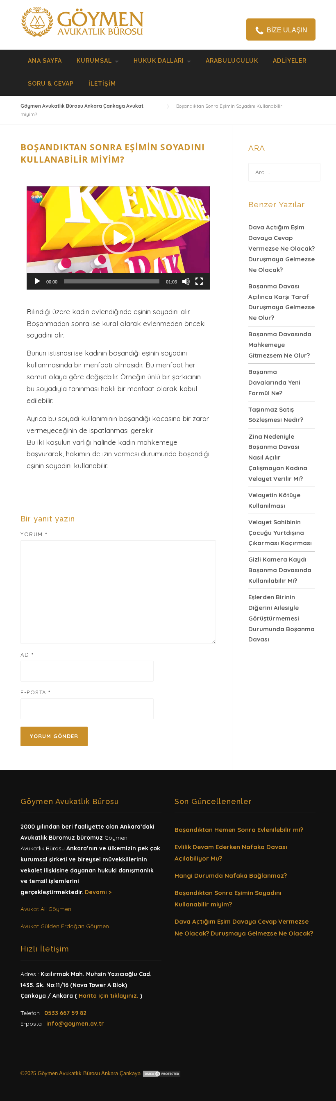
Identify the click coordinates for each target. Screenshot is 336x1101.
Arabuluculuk (232, 60)
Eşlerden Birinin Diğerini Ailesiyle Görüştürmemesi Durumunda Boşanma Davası (281, 618)
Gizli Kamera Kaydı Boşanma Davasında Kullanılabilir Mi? (279, 569)
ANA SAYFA (45, 60)
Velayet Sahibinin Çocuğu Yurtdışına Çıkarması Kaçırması (280, 532)
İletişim (102, 83)
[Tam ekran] (199, 281)
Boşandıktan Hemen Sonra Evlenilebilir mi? (239, 830)
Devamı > (98, 892)
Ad (27, 654)
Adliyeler (289, 60)
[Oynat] (37, 281)
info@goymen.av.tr (75, 1023)
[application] (118, 238)
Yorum (34, 534)
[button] (118, 238)
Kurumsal (94, 60)
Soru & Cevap (51, 83)
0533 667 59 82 (65, 1013)
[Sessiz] (186, 281)
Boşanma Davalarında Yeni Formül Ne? (274, 382)
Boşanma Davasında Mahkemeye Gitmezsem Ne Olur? (279, 344)
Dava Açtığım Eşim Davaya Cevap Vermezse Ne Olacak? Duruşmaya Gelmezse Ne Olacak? (281, 248)
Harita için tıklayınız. (108, 995)
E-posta (35, 692)
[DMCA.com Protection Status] (161, 1073)
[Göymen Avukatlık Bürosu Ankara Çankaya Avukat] (81, 20)
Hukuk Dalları (159, 60)
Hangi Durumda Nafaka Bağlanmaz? (231, 875)
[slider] (111, 281)
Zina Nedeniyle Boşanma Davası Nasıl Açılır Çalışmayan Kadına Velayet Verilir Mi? (277, 458)
